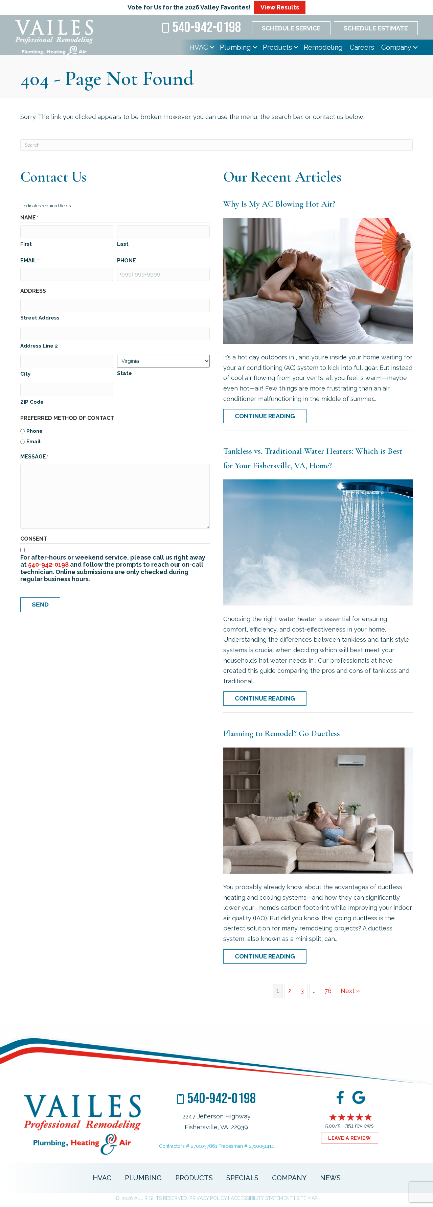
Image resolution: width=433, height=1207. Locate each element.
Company (396, 47)
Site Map (306, 1198)
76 (328, 990)
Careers (362, 47)
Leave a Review (349, 1138)
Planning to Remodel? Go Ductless (281, 733)
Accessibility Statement (262, 1198)
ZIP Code (32, 402)
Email (33, 442)
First (26, 244)
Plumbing (235, 47)
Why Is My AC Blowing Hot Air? (279, 204)
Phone (34, 431)
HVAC (198, 47)
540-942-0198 (48, 564)
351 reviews (359, 1125)
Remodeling (323, 47)
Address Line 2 (39, 346)
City (25, 374)
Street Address (40, 318)
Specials (242, 1178)
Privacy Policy (208, 1198)
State (124, 373)
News (330, 1178)
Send (40, 604)
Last (123, 244)
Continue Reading (270, 416)
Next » (350, 990)
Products (277, 47)
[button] (212, 47)
